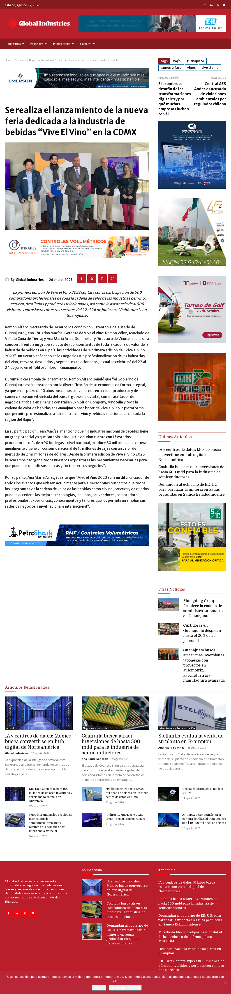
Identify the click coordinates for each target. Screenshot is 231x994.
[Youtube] (224, 5)
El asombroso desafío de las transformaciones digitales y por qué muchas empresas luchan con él (174, 98)
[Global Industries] (8, 279)
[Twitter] (218, 5)
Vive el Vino (210, 68)
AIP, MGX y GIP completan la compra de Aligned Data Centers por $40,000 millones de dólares (204, 819)
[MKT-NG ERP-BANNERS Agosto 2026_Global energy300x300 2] (192, 187)
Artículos (11, 728)
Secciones (20, 60)
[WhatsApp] (112, 278)
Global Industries (30, 280)
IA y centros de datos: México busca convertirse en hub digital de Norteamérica (189, 455)
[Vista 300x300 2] (192, 574)
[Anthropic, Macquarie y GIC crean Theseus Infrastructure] (92, 820)
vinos (191, 68)
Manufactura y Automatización (177, 728)
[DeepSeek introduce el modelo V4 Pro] (168, 794)
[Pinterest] (102, 278)
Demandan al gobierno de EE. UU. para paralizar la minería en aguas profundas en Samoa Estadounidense (191, 490)
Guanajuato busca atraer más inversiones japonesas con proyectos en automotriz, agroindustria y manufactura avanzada (204, 665)
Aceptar (98, 987)
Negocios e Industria (40, 60)
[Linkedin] (211, 5)
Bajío (177, 61)
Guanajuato (195, 61)
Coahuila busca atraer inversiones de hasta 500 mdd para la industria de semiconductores (191, 472)
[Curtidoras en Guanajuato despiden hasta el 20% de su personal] (168, 629)
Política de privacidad (125, 987)
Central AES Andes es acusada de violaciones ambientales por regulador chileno (210, 93)
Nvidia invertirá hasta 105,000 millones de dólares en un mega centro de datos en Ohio (127, 793)
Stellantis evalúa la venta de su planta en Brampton (190, 738)
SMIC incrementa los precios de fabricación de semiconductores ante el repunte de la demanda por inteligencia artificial (50, 823)
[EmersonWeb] (77, 92)
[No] (225, 982)
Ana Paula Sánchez (95, 758)
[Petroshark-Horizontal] (77, 549)
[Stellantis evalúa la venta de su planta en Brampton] (192, 713)
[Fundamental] (152, 23)
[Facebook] (205, 5)
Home (8, 60)
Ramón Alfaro (171, 68)
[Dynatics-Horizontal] (77, 261)
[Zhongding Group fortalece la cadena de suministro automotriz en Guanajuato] (168, 604)
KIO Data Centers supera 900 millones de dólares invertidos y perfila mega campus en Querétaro (191, 965)
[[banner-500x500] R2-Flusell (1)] (192, 419)
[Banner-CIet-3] (192, 342)
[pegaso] (192, 265)
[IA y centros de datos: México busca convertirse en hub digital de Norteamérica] (39, 713)
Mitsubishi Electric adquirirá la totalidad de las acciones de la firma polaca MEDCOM (190, 936)
